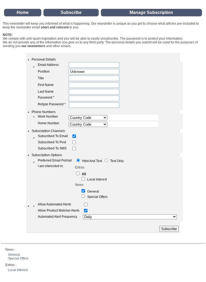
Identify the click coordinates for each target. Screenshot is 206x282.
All (84, 174)
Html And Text (92, 161)
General (93, 191)
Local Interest (97, 179)
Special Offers (97, 197)
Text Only (117, 161)
